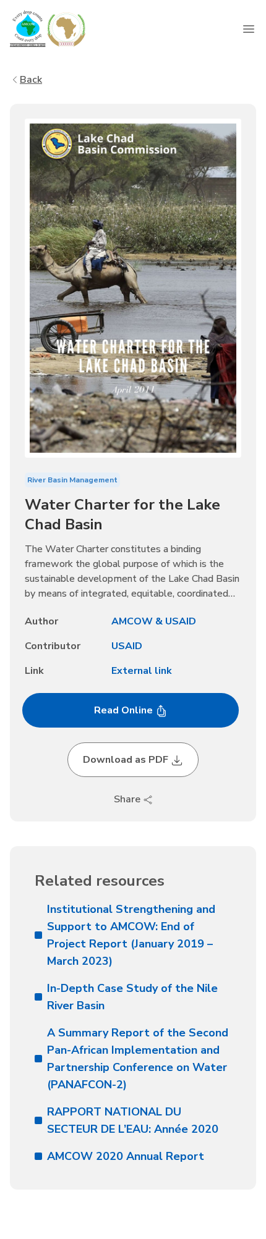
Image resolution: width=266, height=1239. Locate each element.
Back (31, 79)
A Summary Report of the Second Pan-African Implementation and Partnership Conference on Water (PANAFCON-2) (137, 1058)
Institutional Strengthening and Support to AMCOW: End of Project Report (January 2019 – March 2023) (131, 935)
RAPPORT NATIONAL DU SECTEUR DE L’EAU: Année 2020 (132, 1120)
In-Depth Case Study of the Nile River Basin (132, 997)
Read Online (124, 710)
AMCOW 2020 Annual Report (125, 1156)
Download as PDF (127, 759)
